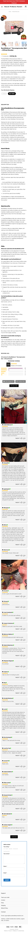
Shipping (3, 905)
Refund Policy (4, 908)
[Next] (24, 27)
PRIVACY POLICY (8, 930)
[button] (2, 6)
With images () (9, 381)
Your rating (6, 846)
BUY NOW (11, 93)
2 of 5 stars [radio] (6, 849)
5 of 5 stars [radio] (6, 851)
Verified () (21, 381)
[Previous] (3, 27)
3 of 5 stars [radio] (10, 849)
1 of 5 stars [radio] (4, 849)
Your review (7, 853)
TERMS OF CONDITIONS (18, 930)
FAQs (2, 902)
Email (5, 872)
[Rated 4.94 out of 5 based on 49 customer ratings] (14, 54)
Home (10, 11)
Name (5, 866)
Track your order (5, 897)
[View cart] (26, 7)
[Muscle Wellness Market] (13, 7)
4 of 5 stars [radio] (15, 849)
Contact (3, 900)
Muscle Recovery (15, 11)
